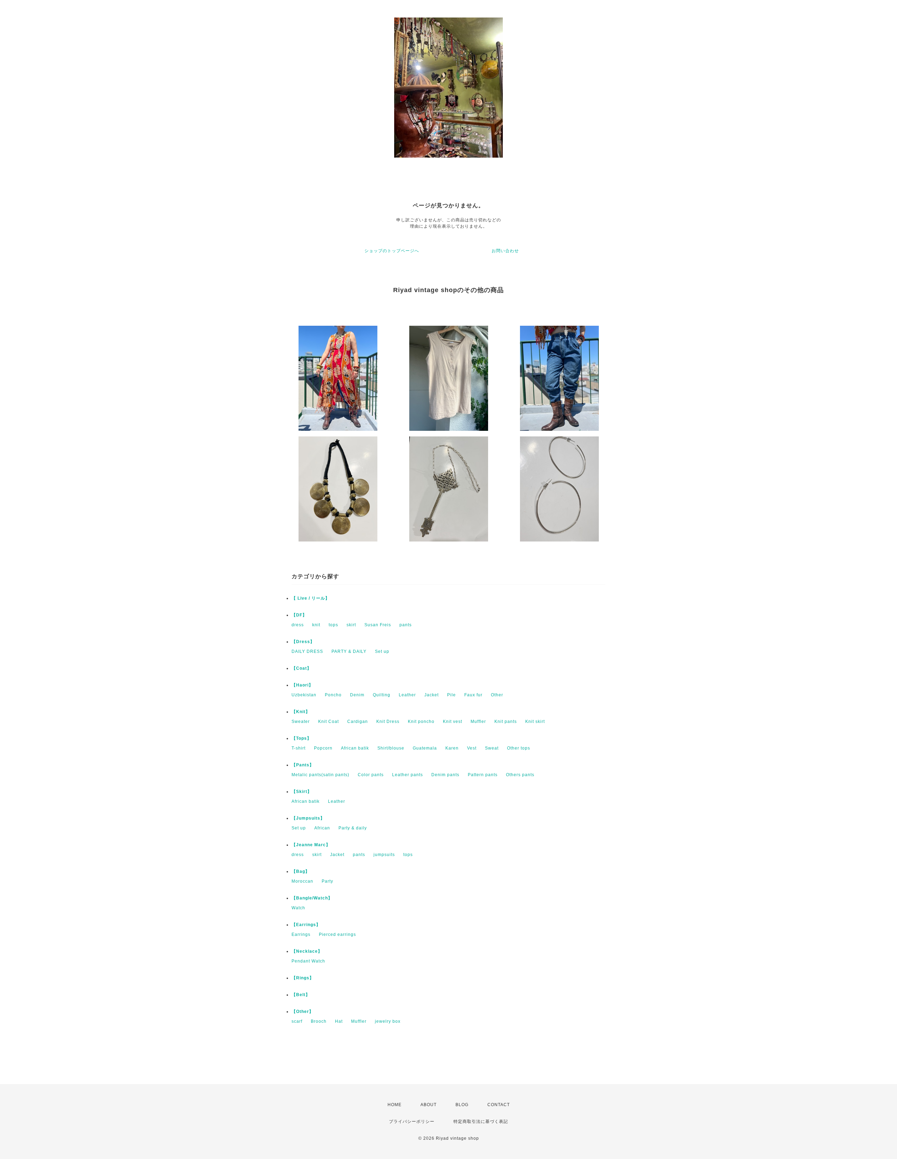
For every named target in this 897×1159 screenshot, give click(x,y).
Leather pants (407, 774)
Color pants (371, 774)
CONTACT (498, 1104)
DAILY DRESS (307, 651)
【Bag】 (301, 871)
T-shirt (299, 748)
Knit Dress (387, 721)
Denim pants (445, 774)
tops (333, 624)
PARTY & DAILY (349, 651)
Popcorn (323, 748)
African (322, 828)
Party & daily (352, 828)
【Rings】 (303, 977)
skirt (351, 624)
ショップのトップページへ (391, 250)
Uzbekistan (304, 694)
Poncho (333, 694)
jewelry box (387, 1021)
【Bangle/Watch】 (312, 898)
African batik (355, 748)
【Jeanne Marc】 (311, 844)
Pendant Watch (308, 961)
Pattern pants (483, 774)
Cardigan (357, 721)
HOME (395, 1104)
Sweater (301, 721)
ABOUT (428, 1104)
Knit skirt (535, 721)
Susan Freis (377, 624)
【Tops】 (301, 738)
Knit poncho (421, 721)
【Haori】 (302, 685)
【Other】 (303, 1011)
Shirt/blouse (390, 748)
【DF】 (299, 615)
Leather (407, 694)
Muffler (478, 721)
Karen (452, 748)
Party (327, 881)
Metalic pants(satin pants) (320, 774)
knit (316, 624)
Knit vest (452, 721)
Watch (298, 907)
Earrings (301, 934)
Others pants (520, 774)
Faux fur (473, 694)
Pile (451, 694)
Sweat (492, 748)
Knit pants (505, 721)
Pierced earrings (337, 934)
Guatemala (425, 748)
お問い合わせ (505, 250)
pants (405, 624)
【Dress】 (303, 641)
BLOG (462, 1104)
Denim (357, 694)
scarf (297, 1021)
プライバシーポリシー (411, 1121)
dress (298, 624)
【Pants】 (303, 765)
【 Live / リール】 (311, 598)
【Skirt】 (302, 791)
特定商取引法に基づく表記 (480, 1121)
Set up (382, 651)
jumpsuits (384, 854)
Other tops (518, 748)
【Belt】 (301, 994)
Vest (472, 748)
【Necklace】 (307, 951)
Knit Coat (328, 721)
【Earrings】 (306, 924)
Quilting (381, 694)
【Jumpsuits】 (308, 818)
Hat (339, 1021)
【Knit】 (301, 711)
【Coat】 (301, 668)
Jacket (431, 694)
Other (497, 694)
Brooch (319, 1021)
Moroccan (302, 881)
